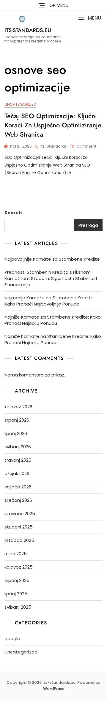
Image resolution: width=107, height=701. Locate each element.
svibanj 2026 (17, 447)
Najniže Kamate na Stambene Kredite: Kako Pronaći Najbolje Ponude (52, 339)
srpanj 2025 (16, 580)
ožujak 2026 (16, 473)
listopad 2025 (19, 540)
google (12, 638)
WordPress (53, 688)
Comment (86, 146)
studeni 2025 (18, 527)
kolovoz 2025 (18, 567)
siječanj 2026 (18, 500)
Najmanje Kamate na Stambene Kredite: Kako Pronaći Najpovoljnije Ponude (49, 301)
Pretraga (88, 225)
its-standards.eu (27, 30)
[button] (89, 18)
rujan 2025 (15, 553)
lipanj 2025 (15, 594)
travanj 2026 (17, 460)
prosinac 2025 (19, 513)
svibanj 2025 (17, 607)
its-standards (53, 146)
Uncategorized (20, 104)
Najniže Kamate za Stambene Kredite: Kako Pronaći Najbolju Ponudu (52, 320)
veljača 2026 (18, 487)
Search (13, 213)
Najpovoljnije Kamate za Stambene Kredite (52, 259)
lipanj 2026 (15, 433)
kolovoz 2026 (18, 406)
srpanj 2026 (16, 420)
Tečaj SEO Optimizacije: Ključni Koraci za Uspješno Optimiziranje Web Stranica (52, 125)
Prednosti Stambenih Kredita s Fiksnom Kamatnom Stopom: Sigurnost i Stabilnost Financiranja (51, 278)
